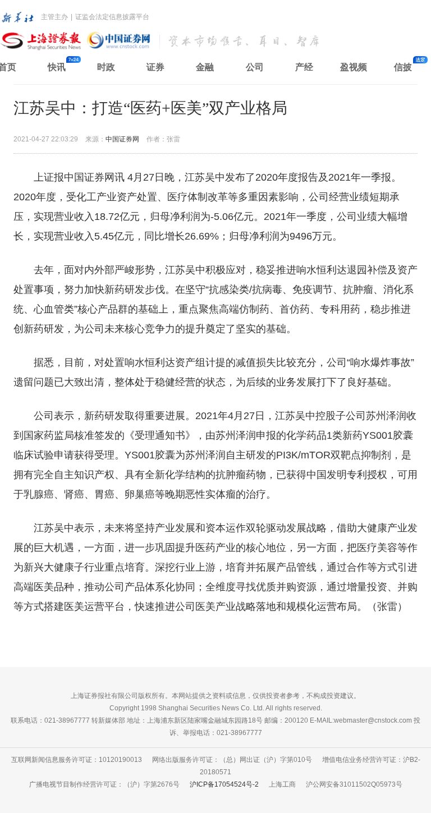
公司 (255, 67)
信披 (403, 67)
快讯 (57, 67)
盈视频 (353, 67)
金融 (205, 67)
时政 (106, 67)
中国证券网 (122, 139)
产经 (304, 67)
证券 (155, 67)
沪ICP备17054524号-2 (224, 784)
